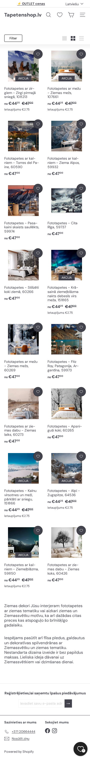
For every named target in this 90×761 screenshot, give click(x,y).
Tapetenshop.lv (23, 15)
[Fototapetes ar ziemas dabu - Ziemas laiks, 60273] (23, 416)
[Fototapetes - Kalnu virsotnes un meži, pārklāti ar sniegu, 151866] (23, 485)
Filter (13, 38)
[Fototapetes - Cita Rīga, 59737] (67, 210)
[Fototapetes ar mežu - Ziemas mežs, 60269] (23, 351)
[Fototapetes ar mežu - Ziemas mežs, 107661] (67, 81)
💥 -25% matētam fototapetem (31, 5)
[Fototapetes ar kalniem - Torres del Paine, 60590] (23, 148)
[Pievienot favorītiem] (37, 54)
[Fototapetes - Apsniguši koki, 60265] (67, 413)
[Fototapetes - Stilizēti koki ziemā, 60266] (23, 274)
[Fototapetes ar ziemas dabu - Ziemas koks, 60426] (67, 554)
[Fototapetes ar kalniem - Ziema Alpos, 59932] (67, 148)
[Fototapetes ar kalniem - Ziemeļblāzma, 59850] (23, 557)
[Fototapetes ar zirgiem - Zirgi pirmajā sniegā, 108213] (23, 81)
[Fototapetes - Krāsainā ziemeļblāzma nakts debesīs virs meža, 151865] (67, 281)
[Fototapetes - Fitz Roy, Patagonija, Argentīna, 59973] (67, 351)
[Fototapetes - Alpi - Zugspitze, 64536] (67, 480)
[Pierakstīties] (68, 703)
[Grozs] (71, 15)
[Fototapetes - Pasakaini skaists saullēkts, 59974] (23, 212)
